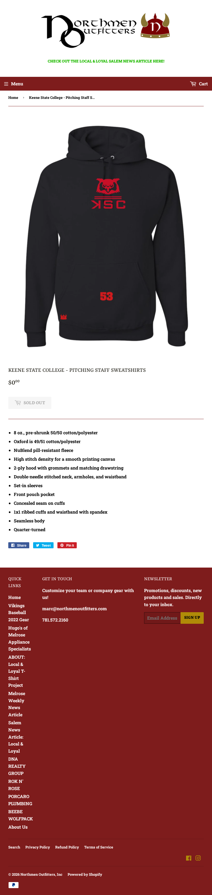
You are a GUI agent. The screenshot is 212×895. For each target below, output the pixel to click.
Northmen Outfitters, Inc (41, 874)
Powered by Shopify (85, 874)
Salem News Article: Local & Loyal (15, 736)
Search (14, 847)
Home (13, 97)
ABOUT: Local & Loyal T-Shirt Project (16, 671)
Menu (17, 83)
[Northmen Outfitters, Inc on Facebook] (189, 858)
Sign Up (192, 617)
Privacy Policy (37, 847)
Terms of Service (98, 847)
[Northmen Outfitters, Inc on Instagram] (198, 858)
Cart (203, 83)
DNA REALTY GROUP (17, 766)
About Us (18, 827)
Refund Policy (67, 847)
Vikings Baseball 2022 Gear (18, 612)
